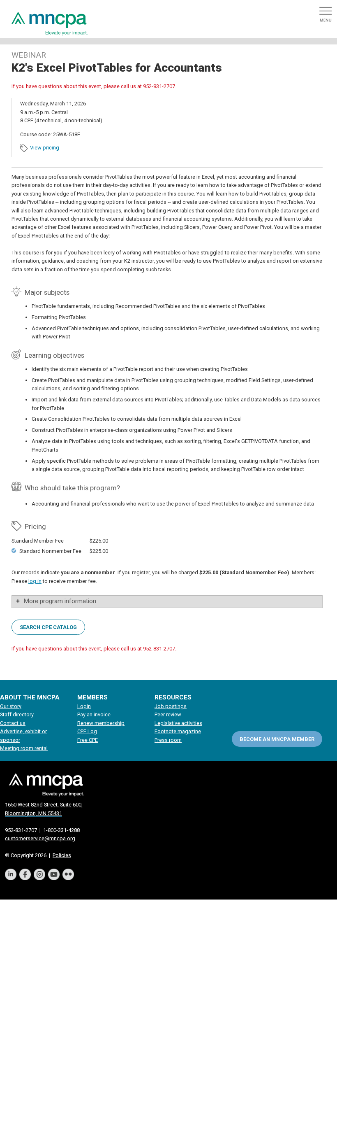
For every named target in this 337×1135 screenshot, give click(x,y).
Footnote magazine (178, 731)
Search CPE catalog (48, 627)
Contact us (12, 723)
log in (35, 581)
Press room (168, 740)
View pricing (44, 147)
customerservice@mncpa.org (40, 838)
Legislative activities (178, 723)
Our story (10, 706)
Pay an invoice (94, 714)
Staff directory (17, 714)
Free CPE (87, 740)
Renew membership (101, 723)
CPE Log (87, 731)
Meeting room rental (24, 748)
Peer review (168, 714)
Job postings (171, 706)
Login (84, 706)
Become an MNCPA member (277, 739)
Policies (62, 855)
